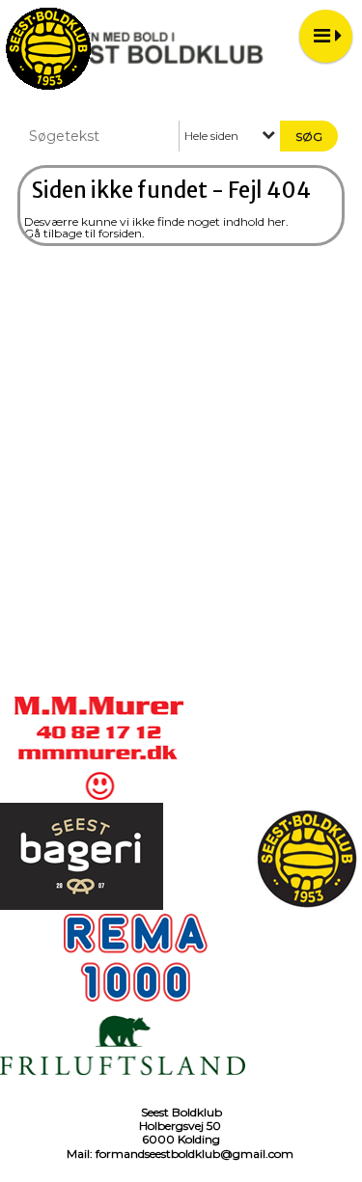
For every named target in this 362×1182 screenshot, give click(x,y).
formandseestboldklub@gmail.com (194, 1153)
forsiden (120, 233)
